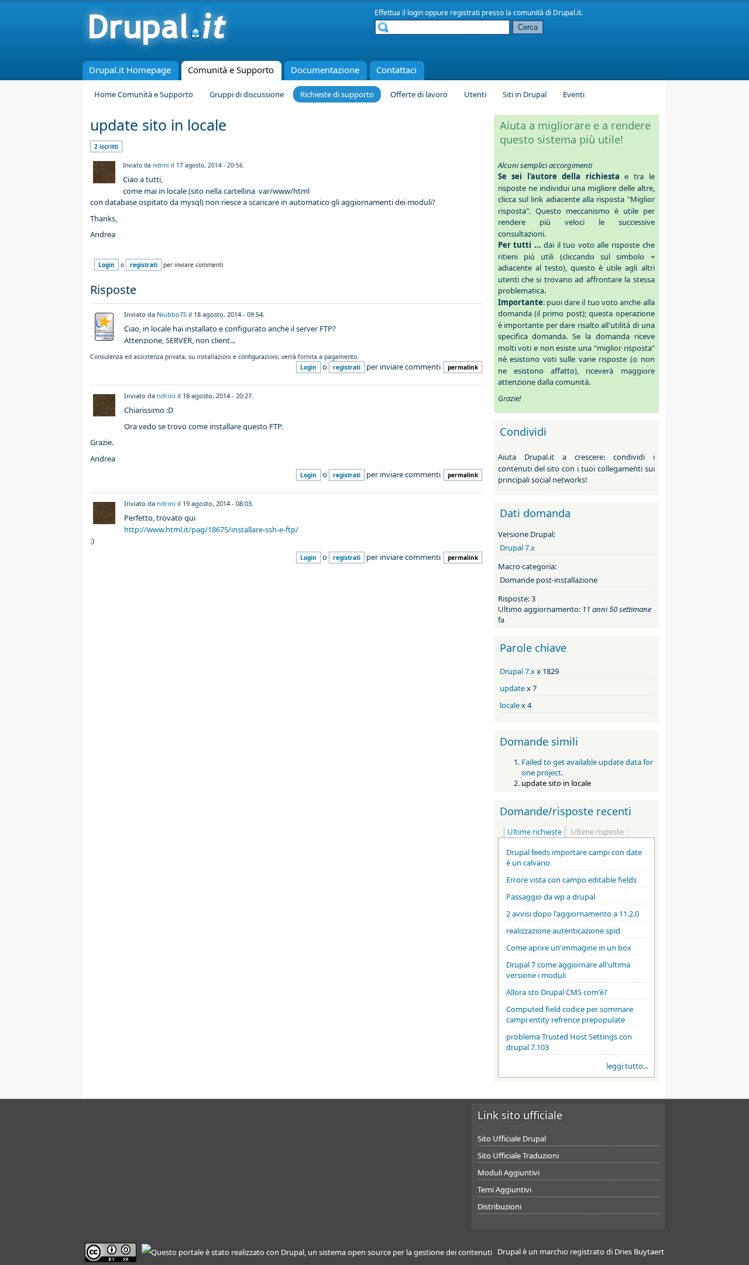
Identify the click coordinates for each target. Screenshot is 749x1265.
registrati (465, 13)
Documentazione (325, 70)
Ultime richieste (534, 831)
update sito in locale (556, 783)
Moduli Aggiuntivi (508, 1172)
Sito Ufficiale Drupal (511, 1138)
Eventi (574, 94)
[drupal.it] (157, 50)
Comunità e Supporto (231, 70)
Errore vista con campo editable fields (571, 879)
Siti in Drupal (525, 94)
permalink (463, 367)
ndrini (161, 165)
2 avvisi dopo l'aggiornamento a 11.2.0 (572, 913)
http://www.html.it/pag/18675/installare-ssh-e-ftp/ (211, 529)
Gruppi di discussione (246, 94)
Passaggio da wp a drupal (550, 896)
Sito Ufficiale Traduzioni (518, 1155)
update (512, 688)
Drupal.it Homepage (130, 70)
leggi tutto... (627, 1066)
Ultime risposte (597, 831)
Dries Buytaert (639, 1251)
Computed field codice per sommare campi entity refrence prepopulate (569, 1014)
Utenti (475, 94)
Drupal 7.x (517, 547)
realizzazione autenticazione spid (563, 930)
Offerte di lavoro (419, 94)
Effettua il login (398, 13)
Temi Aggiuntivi (504, 1189)
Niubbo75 (172, 314)
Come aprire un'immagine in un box (568, 947)
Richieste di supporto (337, 94)
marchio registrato (572, 1251)
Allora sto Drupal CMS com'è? (556, 992)
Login (106, 265)
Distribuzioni (499, 1206)
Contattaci (396, 70)
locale (510, 705)
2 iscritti (106, 146)
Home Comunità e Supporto (143, 94)
